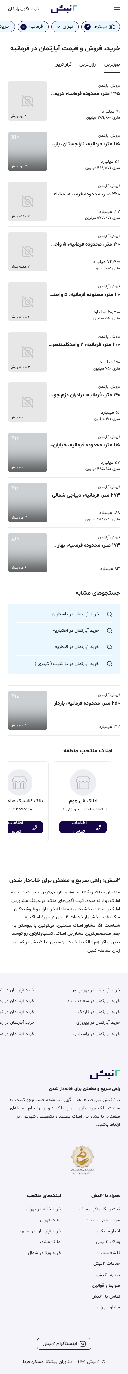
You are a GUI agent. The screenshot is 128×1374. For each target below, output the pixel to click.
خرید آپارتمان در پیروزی (98, 1022)
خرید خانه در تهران (43, 1209)
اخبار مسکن (108, 1231)
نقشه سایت (108, 1253)
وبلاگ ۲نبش (108, 1242)
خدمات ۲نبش (106, 1264)
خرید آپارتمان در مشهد (40, 1231)
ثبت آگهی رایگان (23, 9)
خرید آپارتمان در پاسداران (96, 1034)
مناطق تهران (108, 1307)
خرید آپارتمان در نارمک (99, 1012)
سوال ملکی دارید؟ (103, 1220)
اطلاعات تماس (79, 827)
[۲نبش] (64, 12)
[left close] (23, 27)
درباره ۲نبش (108, 1275)
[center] (117, 9)
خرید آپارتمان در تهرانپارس (95, 990)
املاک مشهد (50, 1242)
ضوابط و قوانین (106, 1285)
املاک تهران (50, 1220)
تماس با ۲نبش (106, 1296)
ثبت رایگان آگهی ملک (99, 1209)
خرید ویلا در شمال (44, 1253)
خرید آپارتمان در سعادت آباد (93, 1001)
